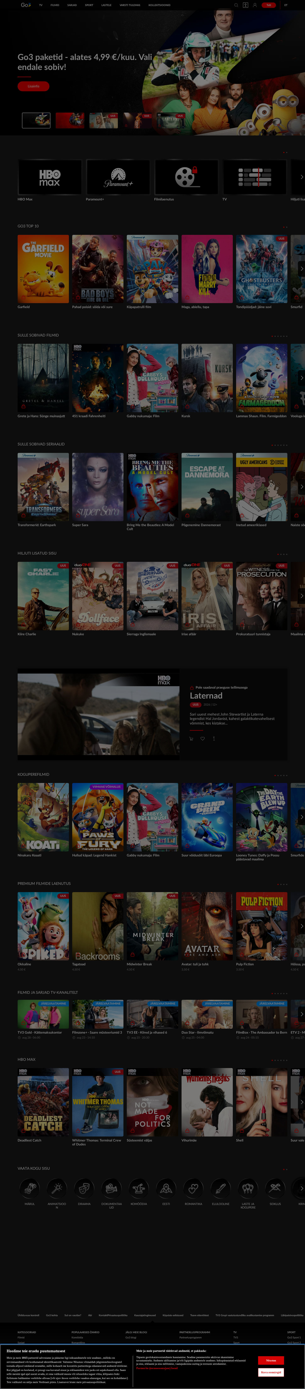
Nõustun (271, 1360)
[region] (152, 1366)
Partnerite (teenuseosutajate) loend (157, 1368)
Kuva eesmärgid (271, 1372)
